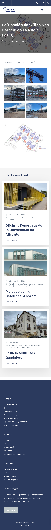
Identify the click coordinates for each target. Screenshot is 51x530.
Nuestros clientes (11, 418)
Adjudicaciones (15, 284)
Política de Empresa (12, 415)
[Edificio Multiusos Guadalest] (25, 324)
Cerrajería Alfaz (10, 469)
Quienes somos (10, 404)
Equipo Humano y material (15, 422)
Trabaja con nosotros (13, 411)
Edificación (37, 41)
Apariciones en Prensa (32, 284)
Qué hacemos (9, 408)
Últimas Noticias (11, 425)
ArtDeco (7, 473)
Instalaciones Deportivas (30, 218)
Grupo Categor (15, 347)
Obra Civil (13, 220)
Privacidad (25, 525)
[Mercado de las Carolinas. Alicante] (25, 262)
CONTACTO (11, 510)
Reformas (31, 286)
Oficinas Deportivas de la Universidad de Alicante (24, 229)
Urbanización (9, 447)
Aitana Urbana (10, 476)
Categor (12, 286)
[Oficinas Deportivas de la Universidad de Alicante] (25, 196)
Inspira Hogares (11, 480)
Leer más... (10, 240)
